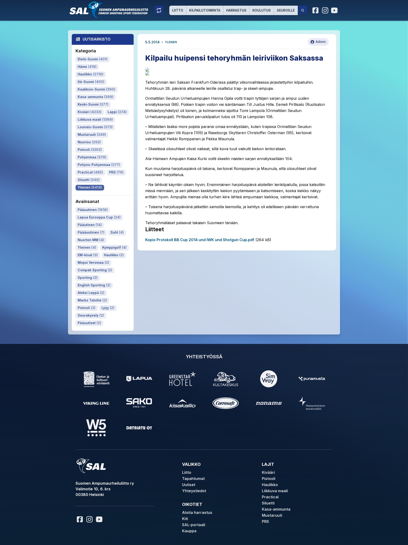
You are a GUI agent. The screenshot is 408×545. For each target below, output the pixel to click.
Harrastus (236, 10)
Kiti (185, 518)
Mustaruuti (272, 515)
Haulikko (270, 484)
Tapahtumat (193, 478)
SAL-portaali (193, 524)
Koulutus (261, 10)
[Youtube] (335, 10)
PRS (265, 521)
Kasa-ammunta (276, 509)
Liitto (177, 10)
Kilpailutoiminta (204, 10)
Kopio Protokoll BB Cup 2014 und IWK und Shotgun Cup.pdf (199, 239)
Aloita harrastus (197, 512)
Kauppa (189, 530)
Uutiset (188, 484)
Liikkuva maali (275, 490)
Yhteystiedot (194, 490)
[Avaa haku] (302, 10)
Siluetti (268, 503)
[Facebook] (315, 10)
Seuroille (286, 10)
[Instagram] (325, 10)
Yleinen (171, 42)
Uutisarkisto (96, 39)
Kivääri (268, 472)
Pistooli (268, 478)
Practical (270, 497)
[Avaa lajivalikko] (159, 10)
